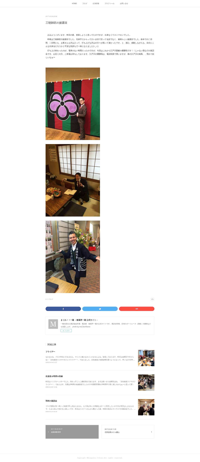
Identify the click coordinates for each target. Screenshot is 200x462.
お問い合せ (124, 3)
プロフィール (109, 3)
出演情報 (96, 3)
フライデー (50, 351)
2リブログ (49, 299)
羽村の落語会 (51, 400)
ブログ (84, 3)
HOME (74, 3)
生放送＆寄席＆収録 (54, 376)
